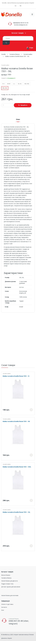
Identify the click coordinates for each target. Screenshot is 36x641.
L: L (14, 84)
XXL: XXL (26, 84)
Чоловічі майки (5, 65)
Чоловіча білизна (6, 578)
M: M (8, 84)
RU (20, 6)
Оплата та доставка (7, 604)
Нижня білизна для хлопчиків (9, 595)
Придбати (31, 409)
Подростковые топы (7, 584)
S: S (3, 84)
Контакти (4, 607)
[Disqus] (18, 339)
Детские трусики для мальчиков (10, 587)
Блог (2, 610)
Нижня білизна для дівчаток (9, 581)
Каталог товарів (18, 33)
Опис (18, 119)
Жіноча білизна (5, 575)
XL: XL (19, 84)
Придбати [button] (24, 105)
